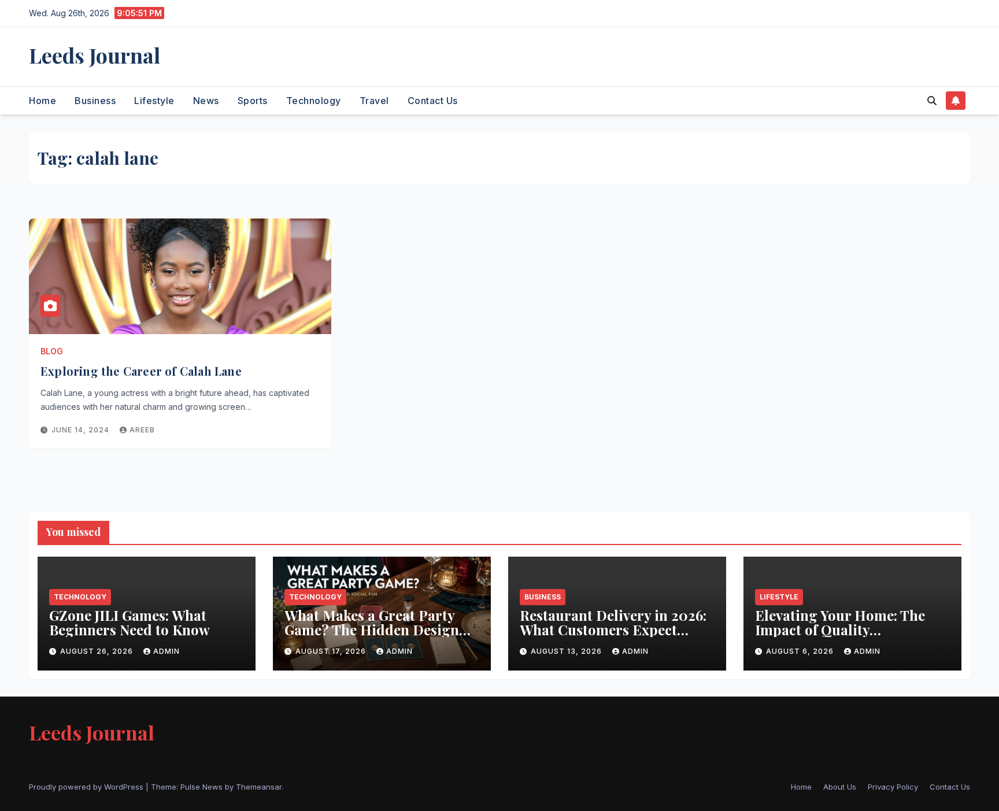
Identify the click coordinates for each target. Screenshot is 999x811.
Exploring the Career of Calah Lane (141, 371)
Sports (253, 100)
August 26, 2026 (97, 651)
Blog (51, 351)
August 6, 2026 (801, 651)
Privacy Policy (893, 786)
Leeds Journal (94, 55)
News (206, 100)
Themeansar (259, 786)
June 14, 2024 (81, 429)
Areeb (142, 429)
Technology (313, 100)
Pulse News (201, 786)
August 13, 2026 (567, 651)
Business (95, 100)
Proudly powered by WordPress (87, 786)
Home (42, 100)
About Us (839, 786)
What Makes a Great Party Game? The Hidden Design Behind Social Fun (371, 629)
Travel (374, 100)
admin (166, 651)
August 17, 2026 (331, 651)
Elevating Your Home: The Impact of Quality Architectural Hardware (840, 629)
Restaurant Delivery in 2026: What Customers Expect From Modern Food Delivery (614, 629)
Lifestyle (154, 100)
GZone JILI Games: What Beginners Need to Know (131, 622)
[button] (932, 100)
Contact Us (433, 100)
